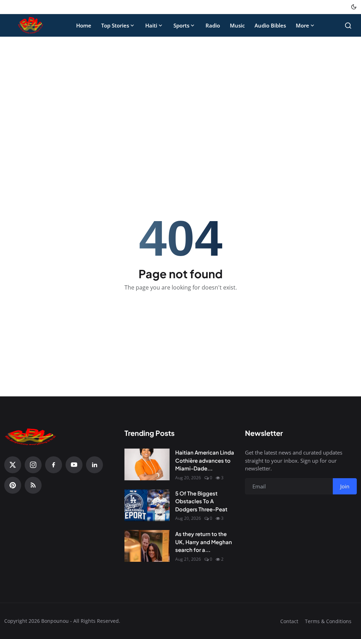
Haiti (151, 25)
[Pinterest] (12, 485)
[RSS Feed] (33, 485)
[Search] (348, 25)
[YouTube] (74, 464)
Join (344, 486)
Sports (181, 25)
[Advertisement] (180, 94)
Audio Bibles (270, 25)
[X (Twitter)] (12, 464)
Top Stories (115, 25)
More (302, 25)
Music (237, 25)
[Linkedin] (94, 464)
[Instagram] (33, 464)
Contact (289, 621)
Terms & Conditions (328, 621)
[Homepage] (30, 25)
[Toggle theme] (354, 7)
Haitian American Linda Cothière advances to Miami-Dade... (204, 460)
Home (83, 25)
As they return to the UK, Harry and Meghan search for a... (203, 541)
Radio (213, 25)
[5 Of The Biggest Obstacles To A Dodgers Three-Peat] (147, 505)
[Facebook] (53, 464)
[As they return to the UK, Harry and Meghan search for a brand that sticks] (147, 546)
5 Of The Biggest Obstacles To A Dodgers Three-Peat (201, 501)
